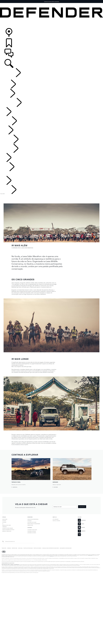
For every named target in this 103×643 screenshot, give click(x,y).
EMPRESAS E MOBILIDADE (6, 531)
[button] (51, 3)
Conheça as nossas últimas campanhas (51, 1)
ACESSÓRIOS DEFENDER (32, 531)
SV (2, 523)
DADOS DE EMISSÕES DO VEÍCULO (8, 529)
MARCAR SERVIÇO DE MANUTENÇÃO (34, 523)
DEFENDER (4, 520)
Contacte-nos (52, 555)
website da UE (90, 555)
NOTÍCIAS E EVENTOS (56, 520)
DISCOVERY (4, 522)
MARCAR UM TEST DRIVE (6, 525)
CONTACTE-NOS (30, 525)
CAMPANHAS (4, 526)
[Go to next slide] (97, 325)
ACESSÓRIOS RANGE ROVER (32, 529)
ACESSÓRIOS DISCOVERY (32, 532)
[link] (51, 23)
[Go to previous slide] (6, 325)
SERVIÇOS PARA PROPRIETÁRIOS (33, 519)
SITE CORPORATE (55, 519)
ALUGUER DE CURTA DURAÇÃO (7, 528)
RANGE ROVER (4, 519)
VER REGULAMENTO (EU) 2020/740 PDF (8, 562)
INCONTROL (30, 520)
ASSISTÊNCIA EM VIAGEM (32, 522)
